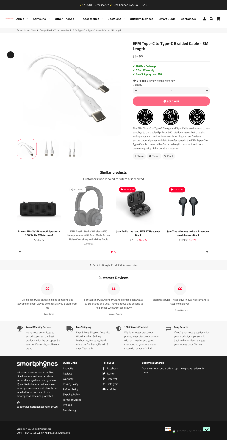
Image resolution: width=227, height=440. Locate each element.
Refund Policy (70, 389)
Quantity (137, 85)
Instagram (112, 384)
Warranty (68, 379)
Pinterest (111, 379)
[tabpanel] (39, 213)
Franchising (69, 410)
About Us (68, 368)
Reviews (67, 374)
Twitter (110, 374)
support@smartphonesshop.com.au (37, 407)
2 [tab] (115, 252)
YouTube (111, 389)
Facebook (112, 368)
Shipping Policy (71, 394)
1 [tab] (112, 252)
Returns (67, 405)
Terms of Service (72, 400)
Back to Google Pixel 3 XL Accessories (114, 265)
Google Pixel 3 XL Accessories (54, 30)
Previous (10, 54)
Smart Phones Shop (26, 30)
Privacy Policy (70, 384)
